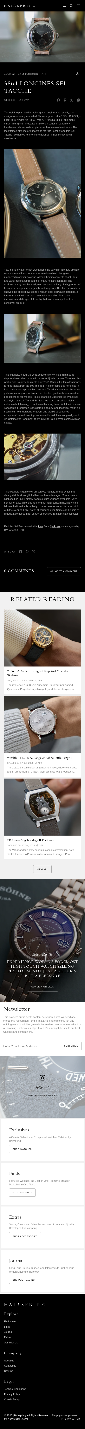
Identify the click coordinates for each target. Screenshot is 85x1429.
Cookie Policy (12, 1399)
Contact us (10, 1365)
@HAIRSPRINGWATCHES (42, 1095)
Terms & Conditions (15, 1389)
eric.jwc (56, 526)
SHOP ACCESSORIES (25, 1236)
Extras (7, 1337)
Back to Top (72, 1418)
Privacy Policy (12, 1394)
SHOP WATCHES (22, 1149)
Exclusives (10, 1321)
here (40, 526)
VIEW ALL (42, 869)
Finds (7, 1326)
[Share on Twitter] (71, 100)
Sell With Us (11, 1342)
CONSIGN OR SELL (42, 987)
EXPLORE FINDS (22, 1193)
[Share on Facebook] (58, 100)
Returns (8, 1371)
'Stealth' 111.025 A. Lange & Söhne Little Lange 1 (40, 758)
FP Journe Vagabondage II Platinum (30, 840)
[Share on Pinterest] (65, 100)
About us (9, 1360)
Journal (8, 1332)
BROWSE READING (24, 1280)
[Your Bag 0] (78, 6)
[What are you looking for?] (71, 6)
